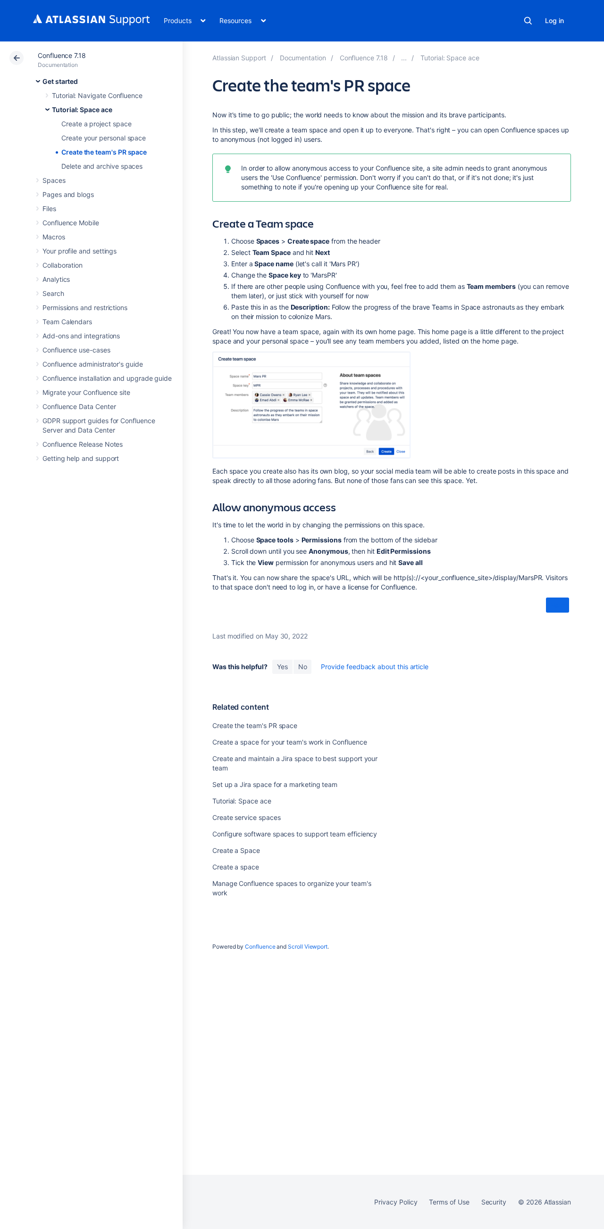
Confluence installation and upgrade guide (107, 378)
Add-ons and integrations (81, 336)
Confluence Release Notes (82, 444)
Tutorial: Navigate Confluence (97, 95)
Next (557, 605)
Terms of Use (449, 1202)
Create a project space (96, 124)
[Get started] (404, 58)
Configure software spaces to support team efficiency (294, 834)
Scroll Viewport (307, 946)
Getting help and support (80, 458)
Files (49, 209)
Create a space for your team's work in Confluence (289, 742)
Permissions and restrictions (84, 307)
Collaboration (62, 265)
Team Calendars (67, 322)
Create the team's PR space (104, 152)
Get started (60, 81)
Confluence (260, 946)
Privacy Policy (395, 1202)
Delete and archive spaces (102, 166)
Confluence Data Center (79, 406)
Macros (53, 237)
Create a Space (236, 850)
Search (528, 20)
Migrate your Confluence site (86, 392)
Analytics (56, 279)
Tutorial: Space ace (82, 110)
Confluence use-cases (76, 350)
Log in (554, 20)
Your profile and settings (79, 251)
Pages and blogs (68, 194)
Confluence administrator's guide (92, 364)
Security (493, 1202)
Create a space (235, 867)
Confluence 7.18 (62, 55)
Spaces (54, 180)
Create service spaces (246, 817)
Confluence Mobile (70, 223)
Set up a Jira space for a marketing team (274, 784)
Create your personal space (103, 138)
